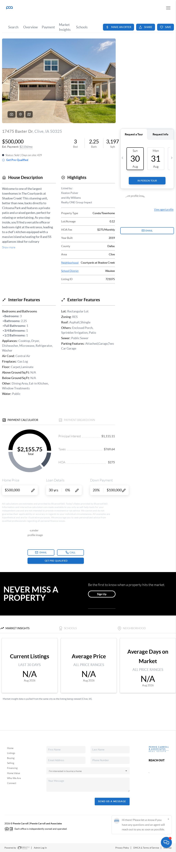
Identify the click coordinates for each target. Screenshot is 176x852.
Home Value (13, 773)
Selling (10, 763)
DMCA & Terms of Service (146, 848)
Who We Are (14, 778)
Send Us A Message (112, 801)
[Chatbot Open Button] (166, 842)
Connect (11, 783)
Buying (10, 758)
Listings (11, 753)
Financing (12, 768)
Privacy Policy (122, 848)
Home (10, 748)
